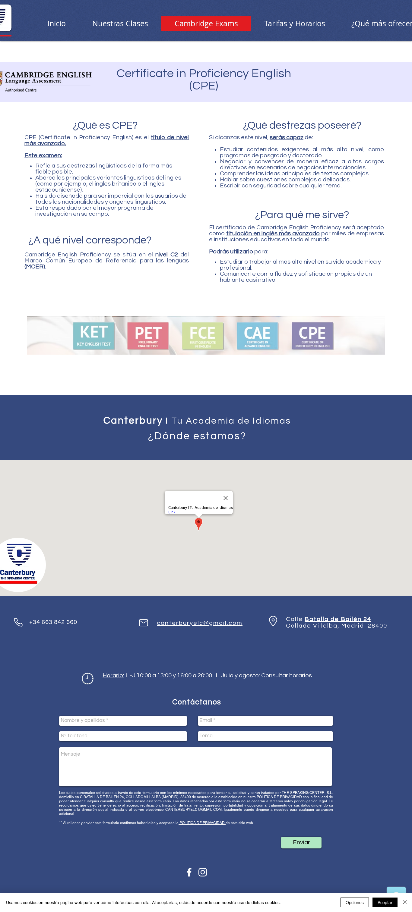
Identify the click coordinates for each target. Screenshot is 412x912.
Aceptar (385, 902)
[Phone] (18, 622)
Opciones (355, 902)
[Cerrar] (404, 902)
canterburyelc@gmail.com (199, 623)
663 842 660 (59, 622)
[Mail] (144, 623)
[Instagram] (202, 872)
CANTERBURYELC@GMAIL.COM (193, 809)
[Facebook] (189, 872)
